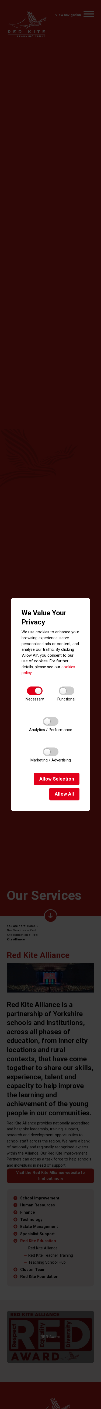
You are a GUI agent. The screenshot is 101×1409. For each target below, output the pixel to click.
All (64, 794)
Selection (56, 779)
